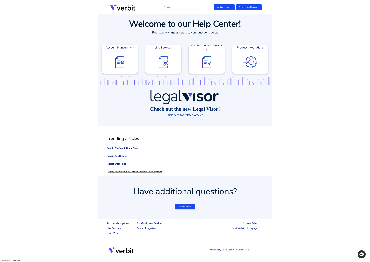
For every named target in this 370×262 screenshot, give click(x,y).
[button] (362, 254)
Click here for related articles (185, 115)
